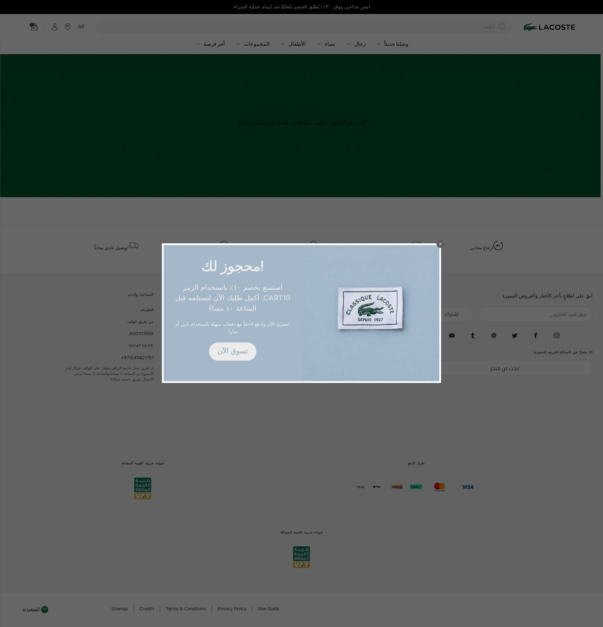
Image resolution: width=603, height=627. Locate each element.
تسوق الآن (232, 351)
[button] (440, 244)
